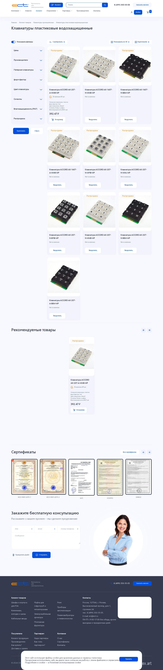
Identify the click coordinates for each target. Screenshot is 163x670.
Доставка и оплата (19, 649)
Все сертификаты (129, 452)
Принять (128, 659)
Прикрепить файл (22, 555)
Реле (59, 603)
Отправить (43, 555)
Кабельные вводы (19, 619)
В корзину (59, 119)
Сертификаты (63, 642)
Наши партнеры (41, 638)
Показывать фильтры (25, 42)
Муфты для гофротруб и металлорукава (41, 606)
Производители (83, 11)
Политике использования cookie (65, 663)
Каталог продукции (20, 638)
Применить (21, 131)
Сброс (37, 131)
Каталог (39, 11)
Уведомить (93, 119)
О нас (59, 638)
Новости (28, 11)
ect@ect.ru (93, 616)
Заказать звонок (142, 5)
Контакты (96, 11)
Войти (138, 12)
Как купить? (16, 645)
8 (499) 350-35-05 (122, 5)
